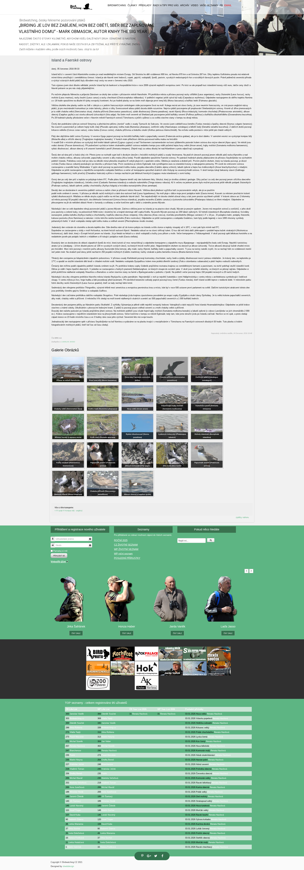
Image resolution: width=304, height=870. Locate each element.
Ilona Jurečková (77, 787)
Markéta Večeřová (109, 778)
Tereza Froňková (76, 838)
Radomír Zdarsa (76, 819)
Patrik (72, 755)
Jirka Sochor (74, 828)
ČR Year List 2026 (137, 709)
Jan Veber (106, 741)
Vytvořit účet (58, 561)
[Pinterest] (142, 856)
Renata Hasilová (139, 714)
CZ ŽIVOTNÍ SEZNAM (126, 544)
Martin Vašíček (74, 847)
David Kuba (75, 815)
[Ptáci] (81, 6)
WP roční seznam (123, 553)
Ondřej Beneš (107, 760)
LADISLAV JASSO (68, 342)
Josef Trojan (75, 810)
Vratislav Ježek (77, 764)
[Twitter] (155, 856)
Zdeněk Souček (108, 714)
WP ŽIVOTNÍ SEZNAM (126, 549)
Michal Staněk (76, 741)
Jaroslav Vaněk (77, 714)
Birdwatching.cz (77, 718)
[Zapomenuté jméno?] (90, 539)
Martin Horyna (107, 737)
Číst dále (76, 633)
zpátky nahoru (242, 517)
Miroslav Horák (76, 792)
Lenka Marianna (76, 824)
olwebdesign (68, 866)
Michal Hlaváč (76, 778)
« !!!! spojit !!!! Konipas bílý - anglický (68, 511)
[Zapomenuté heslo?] (90, 545)
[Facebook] (162, 856)
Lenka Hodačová (76, 842)
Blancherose (75, 750)
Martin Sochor (107, 810)
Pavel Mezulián (77, 737)
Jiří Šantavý (107, 796)
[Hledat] (210, 540)
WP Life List (103, 709)
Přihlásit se (59, 555)
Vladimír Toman (77, 769)
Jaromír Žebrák (77, 796)
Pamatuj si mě (60, 551)
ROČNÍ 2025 (120, 540)
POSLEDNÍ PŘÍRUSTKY (127, 558)
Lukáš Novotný (76, 805)
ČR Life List (71, 709)
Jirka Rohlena (76, 727)
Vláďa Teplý (106, 718)
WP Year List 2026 (166, 709)
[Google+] (148, 856)
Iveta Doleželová (76, 833)
